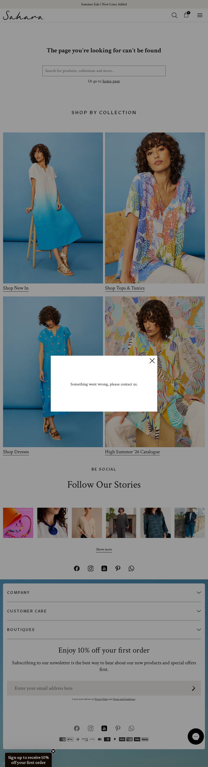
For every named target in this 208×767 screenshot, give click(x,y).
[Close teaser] (53, 751)
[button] (28, 760)
